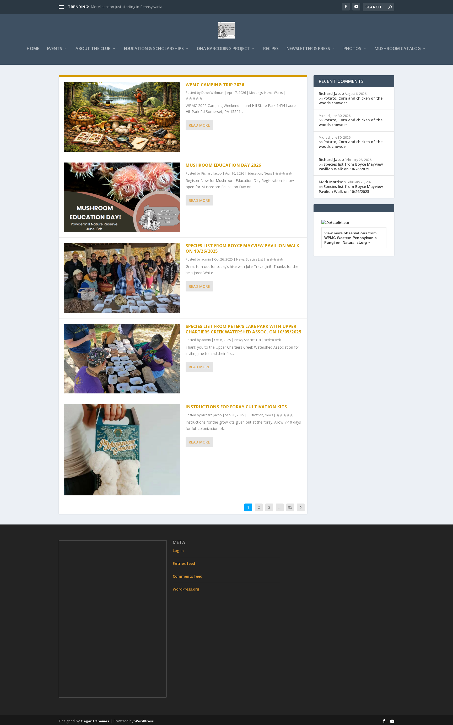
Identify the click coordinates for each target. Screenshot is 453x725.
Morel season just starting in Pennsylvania (126, 6)
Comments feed (187, 576)
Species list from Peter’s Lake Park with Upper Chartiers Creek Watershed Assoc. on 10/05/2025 (243, 329)
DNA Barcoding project (223, 48)
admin (206, 259)
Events (54, 48)
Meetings (256, 92)
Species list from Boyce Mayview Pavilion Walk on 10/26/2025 (242, 248)
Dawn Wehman (212, 92)
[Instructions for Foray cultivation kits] (122, 449)
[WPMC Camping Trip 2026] (122, 117)
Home (33, 48)
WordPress (144, 721)
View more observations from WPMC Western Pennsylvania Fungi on (350, 238)
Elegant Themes (95, 721)
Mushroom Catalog (398, 48)
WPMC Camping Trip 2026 (215, 85)
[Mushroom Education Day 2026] (122, 197)
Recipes (271, 48)
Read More (199, 125)
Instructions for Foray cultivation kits (236, 407)
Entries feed (184, 563)
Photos (352, 48)
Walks (278, 92)
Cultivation (255, 415)
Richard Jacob (211, 173)
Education (254, 173)
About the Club (93, 48)
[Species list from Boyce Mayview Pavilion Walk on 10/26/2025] (122, 278)
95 (290, 507)
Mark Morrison (332, 181)
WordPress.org (186, 589)
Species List (254, 259)
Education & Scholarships (154, 48)
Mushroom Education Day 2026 (223, 165)
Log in (178, 550)
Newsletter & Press (308, 48)
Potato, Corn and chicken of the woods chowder (350, 100)
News (268, 92)
